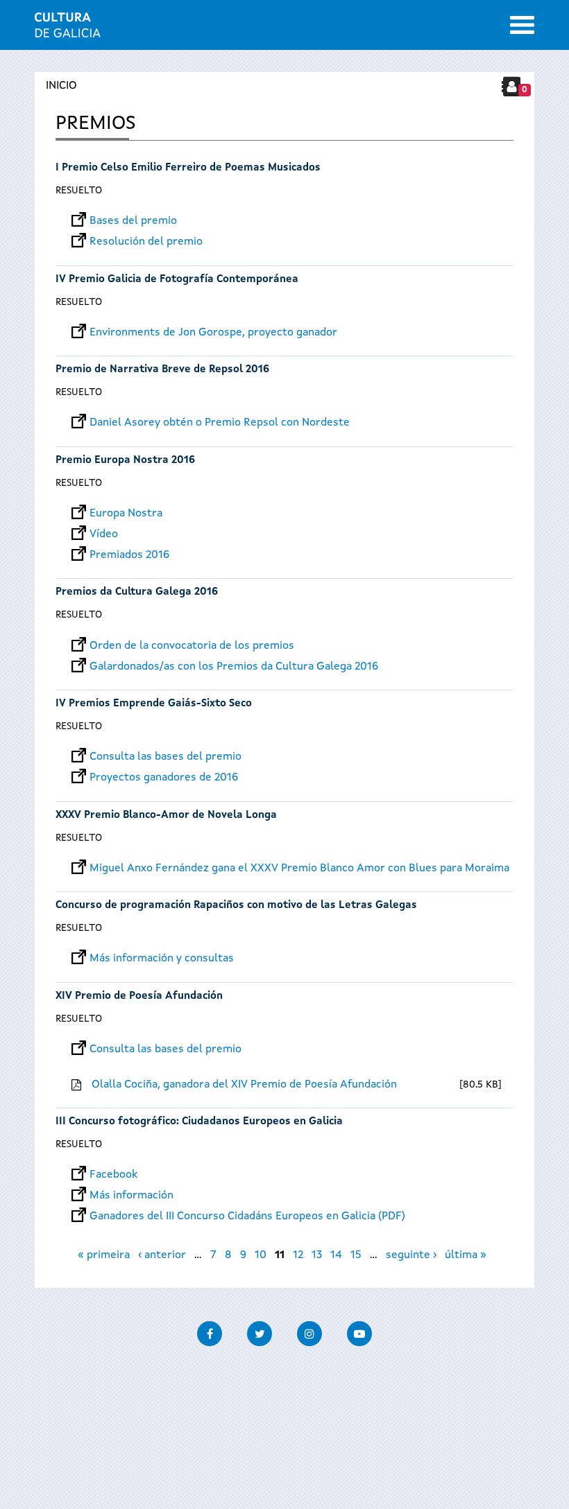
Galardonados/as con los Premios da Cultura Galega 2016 (234, 666)
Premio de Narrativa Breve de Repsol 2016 (162, 370)
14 (336, 1255)
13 (317, 1255)
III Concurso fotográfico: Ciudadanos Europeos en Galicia (199, 1122)
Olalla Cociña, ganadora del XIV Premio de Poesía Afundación (244, 1084)
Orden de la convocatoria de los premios (192, 646)
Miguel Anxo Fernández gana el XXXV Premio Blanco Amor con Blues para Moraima (299, 868)
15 (356, 1255)
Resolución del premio (146, 241)
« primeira (104, 1255)
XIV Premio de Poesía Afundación (139, 996)
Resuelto (79, 190)
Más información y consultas (162, 958)
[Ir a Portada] (68, 29)
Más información (131, 1195)
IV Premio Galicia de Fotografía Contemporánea (177, 279)
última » (465, 1255)
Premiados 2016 (129, 555)
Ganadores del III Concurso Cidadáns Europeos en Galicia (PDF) (247, 1216)
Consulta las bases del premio (165, 756)
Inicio (61, 85)
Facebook (113, 1174)
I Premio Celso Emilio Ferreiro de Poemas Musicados (188, 168)
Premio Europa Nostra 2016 (125, 460)
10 (260, 1255)
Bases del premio (133, 221)
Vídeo (104, 534)
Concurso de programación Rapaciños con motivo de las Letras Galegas (236, 905)
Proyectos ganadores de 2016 (164, 777)
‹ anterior (162, 1255)
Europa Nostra (126, 513)
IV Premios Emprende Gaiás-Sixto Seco (154, 704)
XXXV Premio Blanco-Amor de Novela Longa (166, 815)
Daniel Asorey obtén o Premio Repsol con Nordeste (220, 422)
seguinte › (411, 1255)
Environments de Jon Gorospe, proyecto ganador (213, 332)
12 (298, 1255)
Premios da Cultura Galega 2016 (137, 592)
